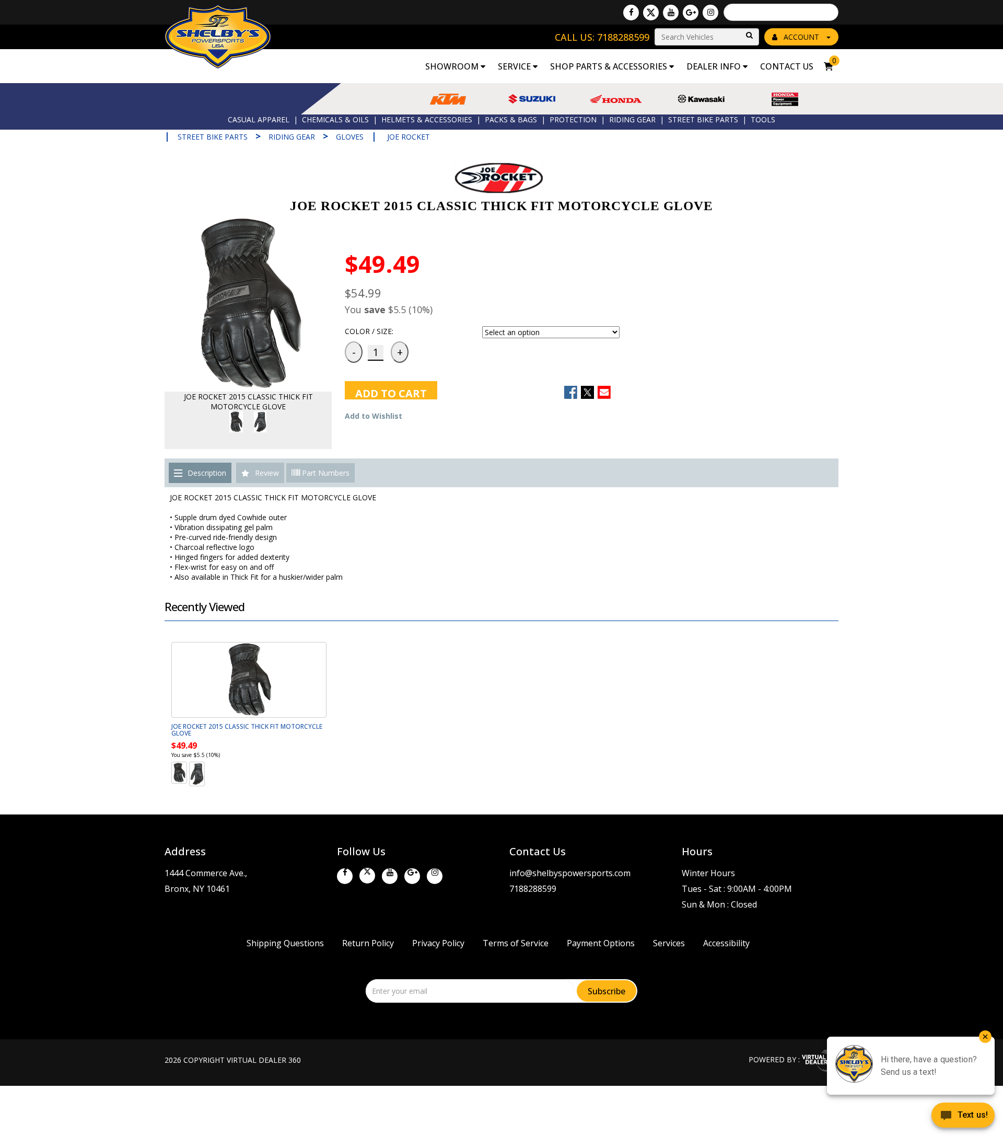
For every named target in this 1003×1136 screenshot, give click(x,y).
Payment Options (601, 943)
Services (669, 943)
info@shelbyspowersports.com (570, 873)
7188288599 (532, 888)
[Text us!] (963, 1116)
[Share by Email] (604, 392)
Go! (748, 35)
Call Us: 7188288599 (602, 37)
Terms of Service (516, 943)
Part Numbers (324, 473)
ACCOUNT (801, 37)
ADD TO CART (391, 392)
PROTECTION (573, 119)
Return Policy (368, 943)
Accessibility (726, 943)
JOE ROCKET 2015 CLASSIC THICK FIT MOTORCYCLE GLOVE (246, 730)
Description (207, 473)
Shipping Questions (285, 943)
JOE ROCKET (408, 137)
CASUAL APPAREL (258, 119)
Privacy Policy (438, 943)
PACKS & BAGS (511, 119)
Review (267, 473)
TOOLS (763, 119)
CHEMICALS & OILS (335, 119)
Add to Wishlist (373, 416)
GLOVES (350, 137)
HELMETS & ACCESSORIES (426, 119)
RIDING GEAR (632, 119)
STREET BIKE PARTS (703, 119)
